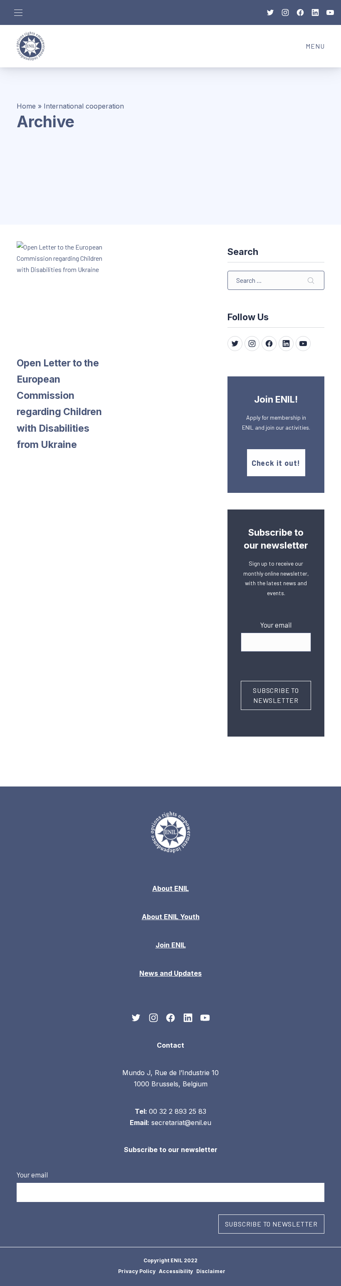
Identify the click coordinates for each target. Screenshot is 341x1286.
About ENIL (170, 888)
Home (26, 106)
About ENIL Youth (171, 917)
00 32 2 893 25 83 (177, 1111)
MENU (319, 48)
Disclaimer (210, 1271)
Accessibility (176, 1271)
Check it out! (276, 462)
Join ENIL (171, 945)
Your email (276, 625)
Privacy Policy (137, 1271)
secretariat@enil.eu (181, 1122)
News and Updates (170, 973)
